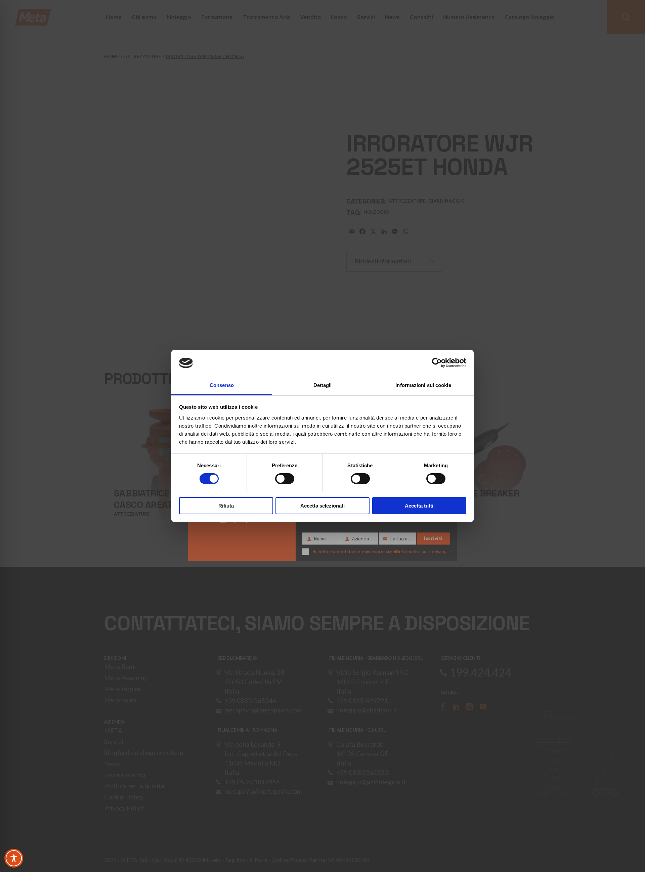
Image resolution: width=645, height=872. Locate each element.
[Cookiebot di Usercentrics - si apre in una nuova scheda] (436, 363)
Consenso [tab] (222, 385)
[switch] (284, 478)
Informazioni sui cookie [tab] (423, 385)
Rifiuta (226, 506)
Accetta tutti (419, 506)
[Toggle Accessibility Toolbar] (14, 858)
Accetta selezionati (322, 506)
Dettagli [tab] (322, 385)
